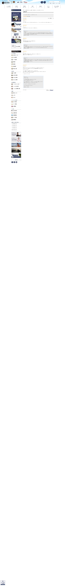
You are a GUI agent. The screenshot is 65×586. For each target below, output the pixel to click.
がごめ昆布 (53, 3)
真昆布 (12, 71)
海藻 (12, 91)
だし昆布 (59, 3)
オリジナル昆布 (14, 100)
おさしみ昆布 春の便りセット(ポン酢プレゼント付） (30, 14)
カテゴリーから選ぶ (15, 51)
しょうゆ (56, 3)
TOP (23, 10)
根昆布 (50, 3)
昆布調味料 (13, 82)
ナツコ (48, 3)
